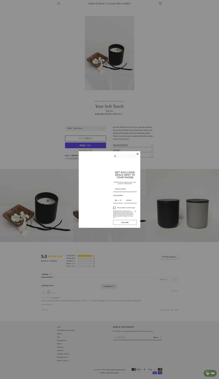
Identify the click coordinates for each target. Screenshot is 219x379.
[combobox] (118, 200)
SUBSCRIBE (125, 222)
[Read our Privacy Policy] (135, 211)
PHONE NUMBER (118, 195)
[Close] (137, 154)
